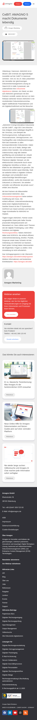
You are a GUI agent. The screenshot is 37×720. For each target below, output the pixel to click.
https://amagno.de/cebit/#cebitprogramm (17, 257)
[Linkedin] (9, 712)
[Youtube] (15, 712)
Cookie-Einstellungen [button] (10, 530)
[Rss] (25, 712)
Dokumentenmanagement (12, 196)
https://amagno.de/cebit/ (23, 262)
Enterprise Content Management (13, 551)
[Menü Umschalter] (33, 4)
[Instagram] (20, 712)
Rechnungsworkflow (9, 233)
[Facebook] (4, 712)
